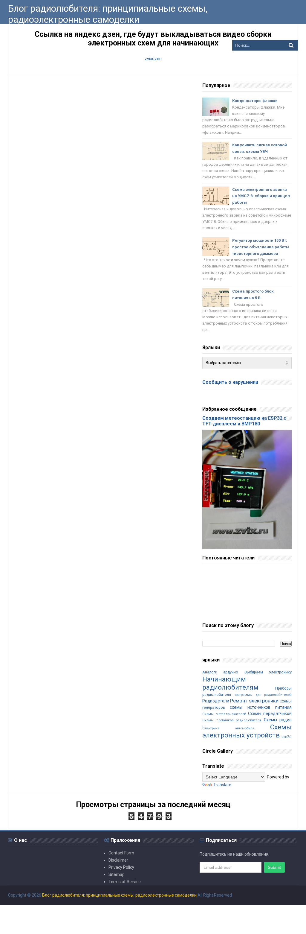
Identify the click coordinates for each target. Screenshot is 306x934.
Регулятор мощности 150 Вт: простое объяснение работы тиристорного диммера (260, 247)
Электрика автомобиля (228, 728)
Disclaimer (118, 860)
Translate (222, 784)
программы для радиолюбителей (263, 695)
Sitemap (116, 874)
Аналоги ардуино (220, 672)
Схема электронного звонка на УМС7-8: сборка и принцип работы (261, 196)
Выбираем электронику (268, 672)
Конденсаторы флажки (255, 100)
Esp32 (285, 736)
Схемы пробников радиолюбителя (231, 720)
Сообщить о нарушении (230, 382)
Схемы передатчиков (270, 713)
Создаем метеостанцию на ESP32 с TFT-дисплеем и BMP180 (244, 421)
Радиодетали (215, 701)
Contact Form (121, 853)
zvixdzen (153, 58)
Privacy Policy (121, 867)
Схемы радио (278, 719)
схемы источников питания (261, 707)
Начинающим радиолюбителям (230, 683)
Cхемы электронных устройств (247, 731)
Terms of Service (124, 881)
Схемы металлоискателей (224, 714)
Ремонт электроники (254, 701)
